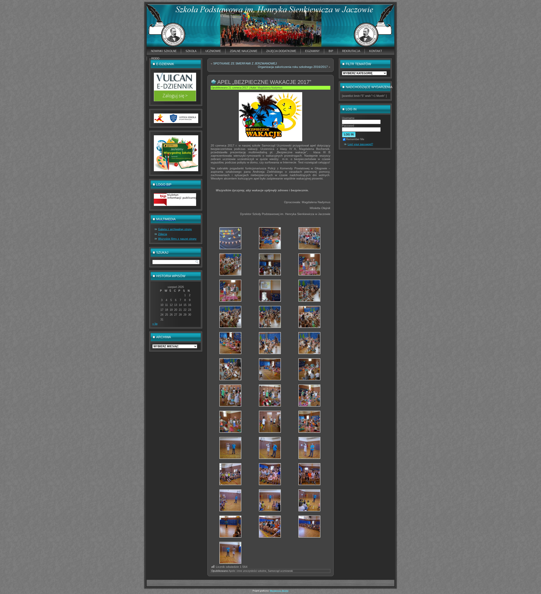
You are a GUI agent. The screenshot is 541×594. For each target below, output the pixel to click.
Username (348, 118)
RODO (155, 58)
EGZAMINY (312, 51)
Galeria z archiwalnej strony (175, 229)
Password (348, 125)
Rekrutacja (351, 51)
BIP (331, 51)
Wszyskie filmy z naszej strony (177, 238)
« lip (154, 323)
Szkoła (191, 51)
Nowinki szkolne (164, 51)
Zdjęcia (162, 234)
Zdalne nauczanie (243, 51)
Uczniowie (213, 51)
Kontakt (375, 51)
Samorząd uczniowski (280, 570)
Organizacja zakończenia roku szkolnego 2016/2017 (293, 66)
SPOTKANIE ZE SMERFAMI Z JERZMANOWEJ (245, 63)
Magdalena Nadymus (270, 87)
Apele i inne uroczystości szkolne (247, 570)
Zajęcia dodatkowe (281, 51)
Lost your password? (360, 144)
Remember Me (355, 139)
